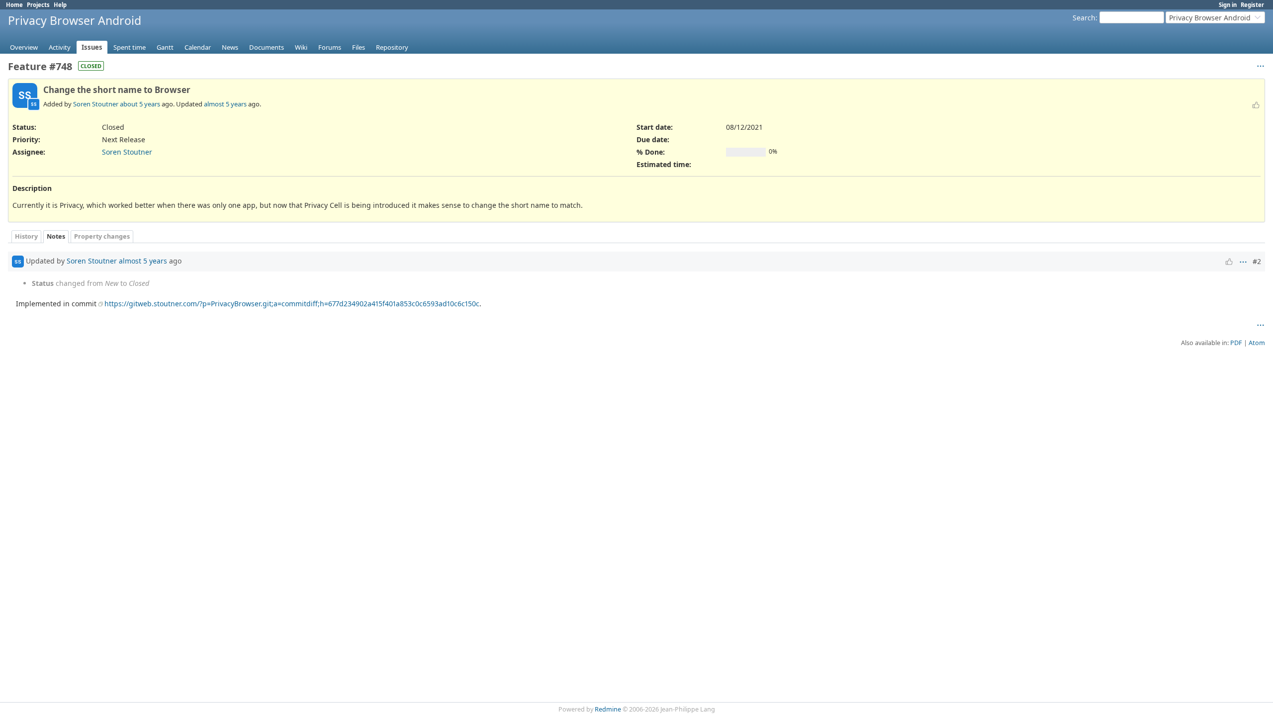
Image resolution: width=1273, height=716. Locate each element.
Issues (92, 47)
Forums (329, 47)
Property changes (102, 236)
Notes (56, 236)
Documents (266, 47)
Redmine (608, 709)
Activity (60, 47)
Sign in (1228, 4)
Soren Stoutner (95, 103)
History (26, 236)
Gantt (165, 47)
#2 (1257, 261)
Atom (1257, 343)
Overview (24, 47)
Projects (38, 4)
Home (14, 4)
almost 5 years (225, 103)
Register (1252, 4)
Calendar (197, 47)
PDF (1236, 343)
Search (1084, 17)
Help (60, 4)
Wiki (301, 47)
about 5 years (140, 103)
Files (358, 47)
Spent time (129, 47)
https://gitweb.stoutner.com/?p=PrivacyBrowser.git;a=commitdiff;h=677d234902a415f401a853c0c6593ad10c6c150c (291, 303)
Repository (392, 47)
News (230, 47)
